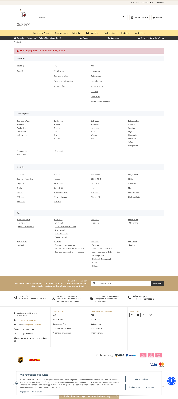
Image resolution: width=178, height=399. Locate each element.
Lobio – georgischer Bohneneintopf (106, 252)
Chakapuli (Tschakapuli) (101, 259)
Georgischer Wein (60, 324)
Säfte (93, 131)
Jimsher (94, 188)
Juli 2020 (57, 241)
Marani (131, 188)
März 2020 (132, 241)
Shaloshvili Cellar (61, 192)
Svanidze (20, 174)
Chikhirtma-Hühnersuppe (65, 226)
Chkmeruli (59, 223)
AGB (92, 315)
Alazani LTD (96, 197)
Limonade (95, 128)
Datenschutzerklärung (57, 283)
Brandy (57, 124)
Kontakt (144, 2)
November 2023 (23, 219)
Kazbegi (57, 179)
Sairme (19, 192)
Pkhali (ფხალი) (98, 255)
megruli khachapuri (26, 226)
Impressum (24, 392)
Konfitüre (132, 138)
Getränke (95, 121)
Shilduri (57, 174)
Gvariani (57, 201)
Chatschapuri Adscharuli (102, 248)
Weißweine (21, 131)
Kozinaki (95, 223)
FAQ (54, 315)
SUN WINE (95, 192)
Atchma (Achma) (61, 233)
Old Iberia (95, 183)
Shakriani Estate (134, 197)
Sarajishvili (58, 188)
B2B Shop (135, 2)
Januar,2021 (133, 219)
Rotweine (20, 124)
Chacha (57, 128)
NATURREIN (58, 183)
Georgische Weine (24, 121)
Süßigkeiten (133, 145)
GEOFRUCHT (96, 179)
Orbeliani (132, 183)
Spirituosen (58, 121)
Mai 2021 (94, 219)
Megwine (20, 183)
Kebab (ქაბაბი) (61, 237)
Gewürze (131, 124)
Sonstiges (132, 128)
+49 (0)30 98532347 (29, 320)
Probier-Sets (22, 151)
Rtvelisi (20, 188)
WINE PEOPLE (133, 192)
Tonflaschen (22, 128)
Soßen (130, 142)
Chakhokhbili (60, 230)
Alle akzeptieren (141, 379)
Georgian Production (25, 179)
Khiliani (131, 179)
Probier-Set (21, 154)
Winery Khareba (60, 197)
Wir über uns (58, 319)
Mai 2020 (94, 241)
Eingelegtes (133, 135)
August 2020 (22, 241)
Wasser (94, 135)
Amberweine (22, 135)
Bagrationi (21, 201)
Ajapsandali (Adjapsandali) (66, 245)
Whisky (57, 138)
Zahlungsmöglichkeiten (62, 328)
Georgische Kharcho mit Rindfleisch (69, 248)
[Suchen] (125, 17)
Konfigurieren (134, 387)
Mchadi (21, 245)
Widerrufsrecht (97, 333)
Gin (55, 131)
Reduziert (59, 151)
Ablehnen (150, 387)
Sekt (55, 135)
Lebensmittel (133, 121)
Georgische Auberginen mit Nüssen (69, 252)
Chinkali (95, 266)
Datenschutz (37, 392)
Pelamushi (96, 245)
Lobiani (132, 245)
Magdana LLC (96, 174)
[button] (139, 17)
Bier (92, 138)
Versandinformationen (62, 333)
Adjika (130, 131)
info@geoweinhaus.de (32, 325)
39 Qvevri (20, 197)
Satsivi (94, 262)
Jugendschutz (96, 328)
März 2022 (58, 219)
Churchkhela (134, 223)
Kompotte (95, 124)
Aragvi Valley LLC (135, 174)
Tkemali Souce (23, 223)
